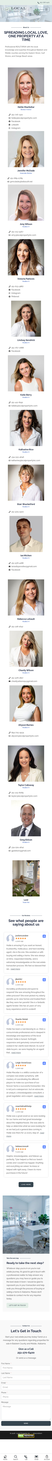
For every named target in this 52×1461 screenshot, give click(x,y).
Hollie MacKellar (26, 107)
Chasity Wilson (26, 670)
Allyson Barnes (26, 725)
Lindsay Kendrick (26, 340)
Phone (4, 1393)
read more (15, 969)
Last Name (5, 1373)
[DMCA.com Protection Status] (26, 1436)
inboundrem (37, 1433)
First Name (5, 1364)
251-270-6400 (26, 1352)
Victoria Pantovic (26, 279)
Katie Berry (26, 395)
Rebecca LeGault (26, 619)
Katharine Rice (26, 449)
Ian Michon (26, 555)
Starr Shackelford (26, 504)
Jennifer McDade (26, 170)
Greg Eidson (26, 839)
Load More (26, 1184)
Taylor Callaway (26, 785)
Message (4, 1402)
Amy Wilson (26, 224)
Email (3, 1383)
